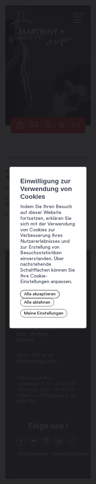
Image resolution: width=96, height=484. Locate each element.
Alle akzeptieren (40, 294)
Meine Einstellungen (43, 313)
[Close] (81, 161)
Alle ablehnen (37, 302)
